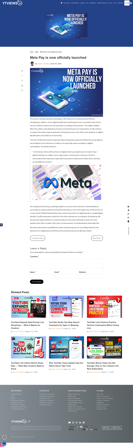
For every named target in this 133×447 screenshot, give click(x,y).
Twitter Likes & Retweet (104, 398)
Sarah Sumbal (18, 331)
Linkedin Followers (103, 404)
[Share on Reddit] (22, 85)
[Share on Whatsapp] (22, 90)
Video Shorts (72, 404)
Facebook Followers (47, 402)
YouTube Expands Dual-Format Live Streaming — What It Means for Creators (27, 325)
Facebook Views (45, 398)
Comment (34, 256)
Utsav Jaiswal (43, 64)
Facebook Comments (47, 400)
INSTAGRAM (16, 391)
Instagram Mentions (18, 409)
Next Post (96, 238)
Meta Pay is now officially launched (51, 52)
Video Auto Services (75, 407)
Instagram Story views (19, 407)
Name (33, 272)
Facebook (44, 391)
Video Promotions (77, 391)
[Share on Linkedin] (22, 80)
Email (57, 272)
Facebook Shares (46, 404)
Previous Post (38, 238)
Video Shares (72, 411)
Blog (37, 52)
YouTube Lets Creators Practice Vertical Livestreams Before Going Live (103, 325)
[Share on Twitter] (22, 71)
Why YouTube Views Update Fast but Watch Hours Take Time (66, 364)
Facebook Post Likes (47, 396)
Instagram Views (17, 402)
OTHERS (100, 391)
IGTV (13, 396)
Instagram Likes (16, 394)
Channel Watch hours (75, 402)
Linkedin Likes (101, 407)
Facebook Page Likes (47, 394)
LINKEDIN (99, 402)
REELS (13, 398)
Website (82, 272)
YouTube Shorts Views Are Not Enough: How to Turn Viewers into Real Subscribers (103, 365)
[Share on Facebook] (22, 76)
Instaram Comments (18, 404)
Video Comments (74, 398)
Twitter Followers (102, 396)
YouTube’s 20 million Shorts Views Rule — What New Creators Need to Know (27, 365)
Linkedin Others (102, 409)
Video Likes (72, 396)
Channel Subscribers (75, 400)
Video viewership (74, 394)
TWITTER (99, 394)
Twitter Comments (103, 400)
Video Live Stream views (76, 409)
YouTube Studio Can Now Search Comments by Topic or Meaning (64, 323)
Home (32, 52)
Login (127, 3)
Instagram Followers (18, 400)
